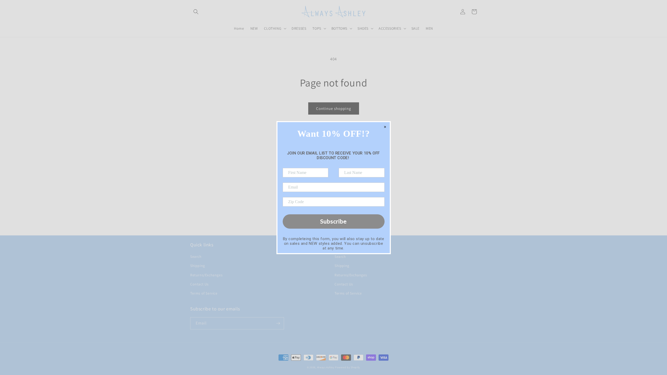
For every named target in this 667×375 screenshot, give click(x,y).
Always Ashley (326, 367)
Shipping (197, 265)
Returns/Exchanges (206, 275)
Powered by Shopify (347, 367)
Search (196, 256)
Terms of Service (204, 293)
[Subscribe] (278, 323)
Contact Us (199, 284)
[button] (196, 11)
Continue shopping (333, 108)
